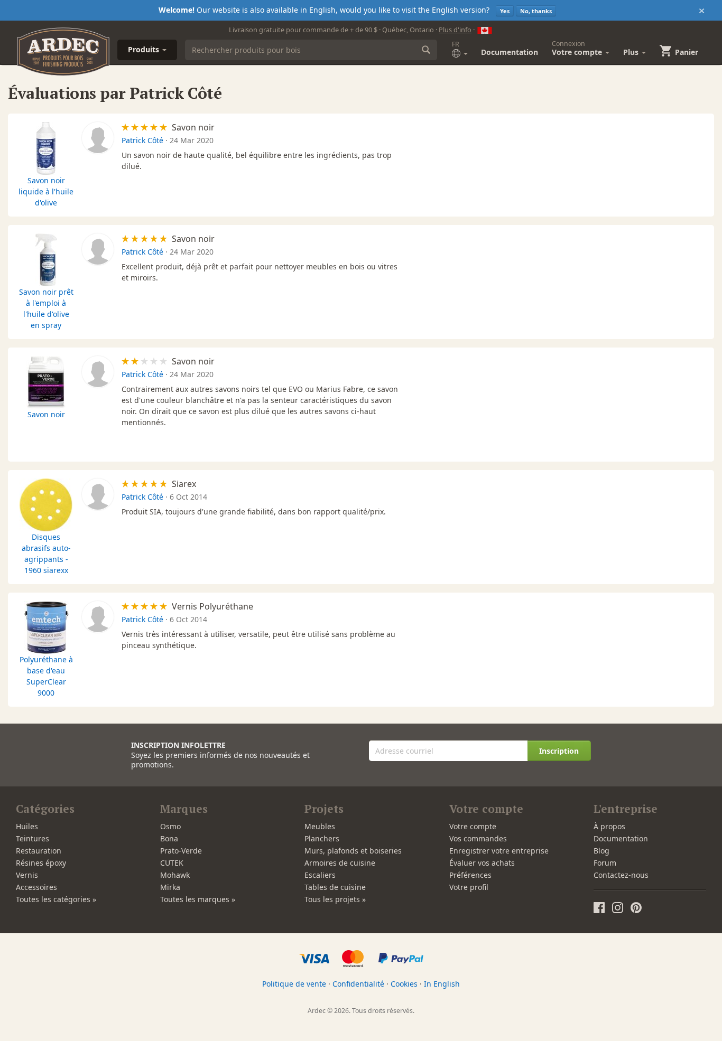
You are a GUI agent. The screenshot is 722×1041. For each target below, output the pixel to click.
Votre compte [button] (578, 48)
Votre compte (472, 826)
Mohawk (175, 875)
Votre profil (468, 887)
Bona (169, 838)
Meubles (319, 826)
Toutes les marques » (197, 899)
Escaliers (320, 875)
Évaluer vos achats (482, 863)
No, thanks (536, 11)
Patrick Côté (142, 140)
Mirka (170, 887)
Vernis (27, 875)
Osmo (170, 826)
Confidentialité (358, 984)
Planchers (321, 838)
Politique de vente (294, 984)
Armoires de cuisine (339, 863)
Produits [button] (144, 49)
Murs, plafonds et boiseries (353, 851)
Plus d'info (455, 29)
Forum (605, 863)
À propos (609, 826)
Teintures (32, 838)
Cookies (404, 984)
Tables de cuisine (335, 887)
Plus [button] (632, 52)
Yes (505, 11)
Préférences (470, 875)
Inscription (559, 751)
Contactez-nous (621, 875)
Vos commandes (478, 838)
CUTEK (171, 863)
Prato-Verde (181, 851)
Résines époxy (41, 863)
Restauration (38, 851)
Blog (601, 851)
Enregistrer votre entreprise (499, 851)
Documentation (509, 52)
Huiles (27, 826)
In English (442, 984)
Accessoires (36, 887)
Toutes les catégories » (56, 899)
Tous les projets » (335, 899)
